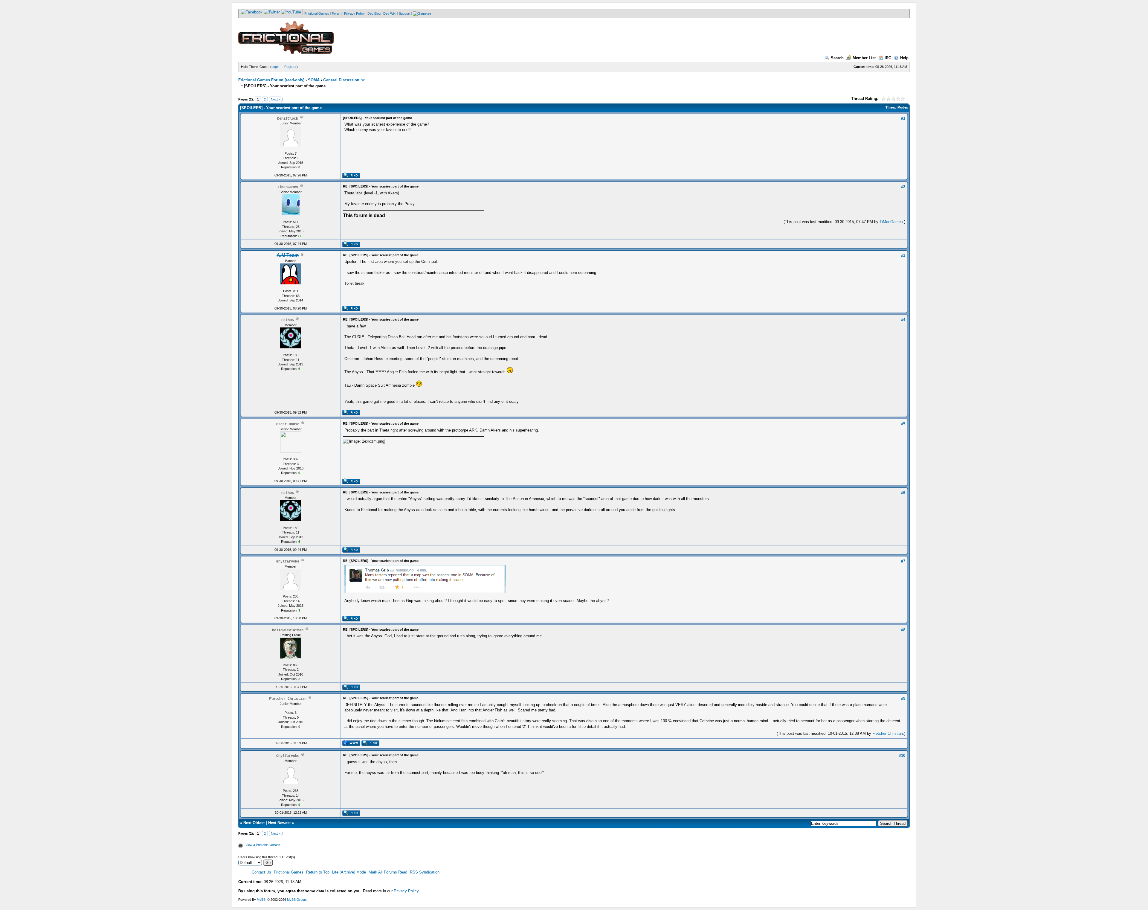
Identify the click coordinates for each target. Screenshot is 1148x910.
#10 (902, 755)
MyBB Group (296, 899)
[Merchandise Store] (422, 13)
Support (404, 13)
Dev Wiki (389, 13)
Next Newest (279, 823)
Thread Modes (897, 107)
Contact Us (261, 872)
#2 (903, 187)
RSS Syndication (424, 872)
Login (275, 66)
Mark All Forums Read (388, 872)
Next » (275, 99)
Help (904, 58)
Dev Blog (374, 13)
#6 (903, 492)
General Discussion (341, 80)
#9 (903, 698)
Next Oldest (254, 823)
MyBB (261, 899)
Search (837, 58)
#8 (903, 630)
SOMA (314, 80)
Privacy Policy (354, 13)
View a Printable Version (262, 845)
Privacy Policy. (407, 891)
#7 (903, 561)
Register (290, 66)
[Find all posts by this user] (351, 177)
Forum (336, 13)
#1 (903, 118)
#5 (903, 424)
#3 (903, 255)
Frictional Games (316, 13)
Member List (864, 58)
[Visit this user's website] (351, 744)
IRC (888, 58)
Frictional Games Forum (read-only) (271, 80)
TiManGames (891, 222)
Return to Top (317, 872)
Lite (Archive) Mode (349, 872)
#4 (903, 320)
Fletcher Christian (887, 733)
